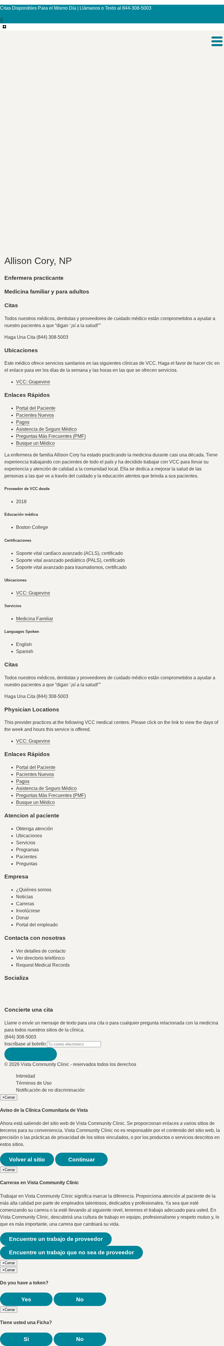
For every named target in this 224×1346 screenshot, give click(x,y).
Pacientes (26, 856)
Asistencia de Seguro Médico (46, 429)
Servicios (25, 842)
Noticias (24, 896)
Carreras (25, 903)
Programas (27, 849)
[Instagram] (56, 996)
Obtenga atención (34, 828)
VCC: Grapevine (33, 381)
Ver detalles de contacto (41, 951)
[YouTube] (44, 996)
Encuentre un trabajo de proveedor (56, 1239)
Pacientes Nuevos (35, 415)
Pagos (22, 422)
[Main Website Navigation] (217, 41)
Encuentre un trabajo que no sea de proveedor (71, 1252)
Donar (22, 917)
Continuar (81, 1159)
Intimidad (25, 1076)
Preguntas (26, 863)
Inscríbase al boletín (25, 1043)
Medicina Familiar (34, 618)
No (80, 1299)
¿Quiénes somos (33, 889)
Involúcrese (28, 910)
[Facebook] (21, 996)
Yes (26, 1299)
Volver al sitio (27, 1159)
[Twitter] (33, 996)
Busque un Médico (35, 443)
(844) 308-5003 (20, 1036)
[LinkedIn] (68, 996)
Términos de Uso (34, 1083)
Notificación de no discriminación (50, 1090)
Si (26, 1339)
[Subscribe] (30, 1054)
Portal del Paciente (35, 408)
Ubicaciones (29, 835)
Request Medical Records (43, 965)
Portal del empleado (37, 924)
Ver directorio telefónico (40, 958)
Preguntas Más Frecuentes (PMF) (51, 436)
